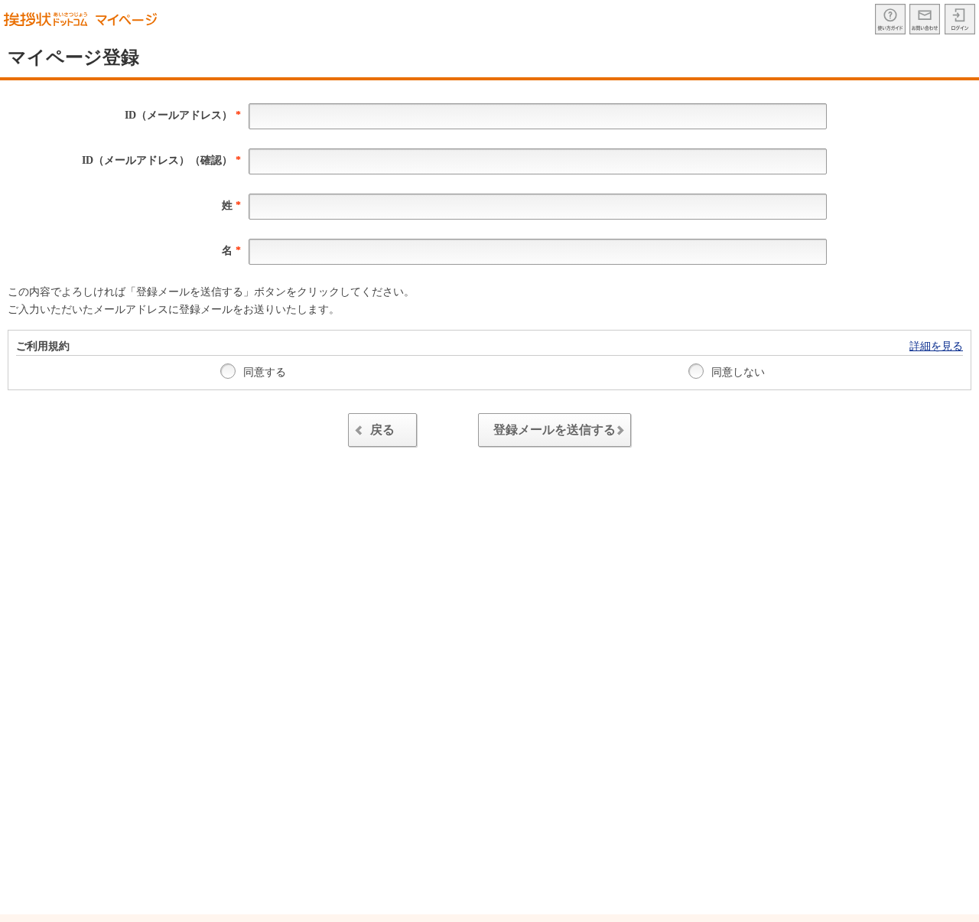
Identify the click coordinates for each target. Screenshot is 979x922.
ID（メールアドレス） (183, 115)
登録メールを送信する (554, 429)
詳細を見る (936, 346)
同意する (263, 372)
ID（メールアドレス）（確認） (161, 160)
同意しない (736, 372)
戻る (382, 429)
